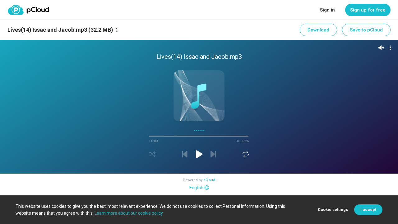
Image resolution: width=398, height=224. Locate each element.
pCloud (209, 180)
